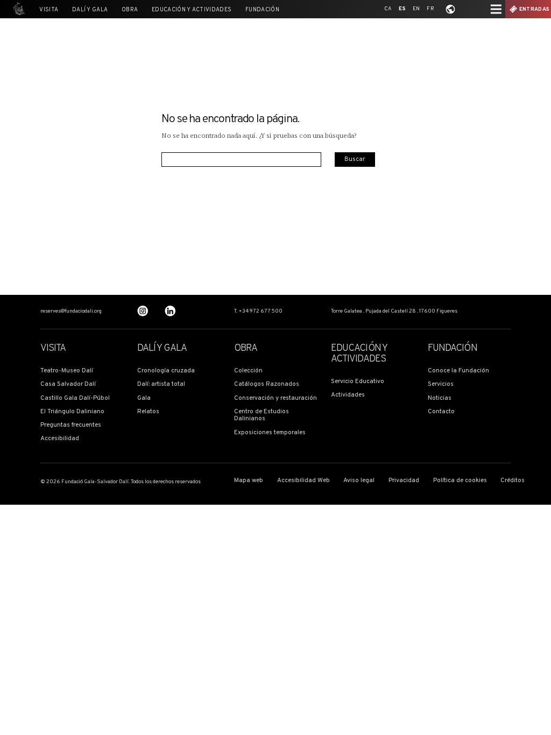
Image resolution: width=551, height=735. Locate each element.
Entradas (534, 9)
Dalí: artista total (161, 384)
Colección (248, 370)
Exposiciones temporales (270, 432)
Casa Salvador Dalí (68, 384)
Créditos (512, 480)
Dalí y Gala (90, 9)
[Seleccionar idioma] (450, 9)
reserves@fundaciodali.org (71, 311)
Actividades (348, 395)
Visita (48, 9)
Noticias (439, 398)
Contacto (441, 411)
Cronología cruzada (166, 370)
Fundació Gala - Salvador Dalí (17, 9)
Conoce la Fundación (458, 370)
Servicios (441, 384)
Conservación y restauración (275, 398)
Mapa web (248, 480)
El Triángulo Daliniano (72, 411)
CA (388, 8)
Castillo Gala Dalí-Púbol (75, 398)
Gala (144, 398)
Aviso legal (359, 480)
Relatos (148, 411)
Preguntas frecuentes (70, 425)
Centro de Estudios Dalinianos (261, 415)
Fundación (262, 9)
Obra (130, 9)
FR (430, 8)
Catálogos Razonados (266, 384)
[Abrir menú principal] (496, 9)
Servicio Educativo (357, 381)
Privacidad (403, 480)
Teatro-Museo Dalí (66, 370)
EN (416, 8)
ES (402, 8)
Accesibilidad (59, 438)
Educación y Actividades (191, 9)
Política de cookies (460, 480)
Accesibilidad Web (303, 480)
